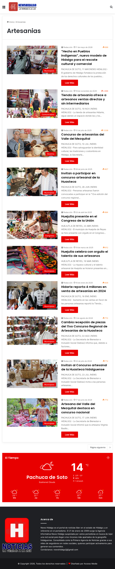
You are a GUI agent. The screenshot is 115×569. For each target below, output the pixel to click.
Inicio (11, 22)
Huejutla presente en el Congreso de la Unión (79, 218)
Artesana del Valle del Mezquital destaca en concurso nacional (78, 408)
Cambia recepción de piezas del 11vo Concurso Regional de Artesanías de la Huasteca (84, 326)
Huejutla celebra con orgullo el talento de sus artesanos (84, 254)
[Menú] (3, 8)
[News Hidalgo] (22, 6)
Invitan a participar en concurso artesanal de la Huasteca (80, 177)
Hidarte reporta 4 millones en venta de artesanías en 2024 (83, 289)
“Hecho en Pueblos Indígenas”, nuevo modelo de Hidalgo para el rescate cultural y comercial (84, 57)
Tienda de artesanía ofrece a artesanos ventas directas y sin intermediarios (83, 99)
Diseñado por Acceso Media (84, 563)
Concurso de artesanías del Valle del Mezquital (82, 136)
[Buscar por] (111, 8)
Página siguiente (98, 447)
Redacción (67, 47)
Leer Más (69, 82)
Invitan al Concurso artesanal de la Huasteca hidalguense (84, 367)
